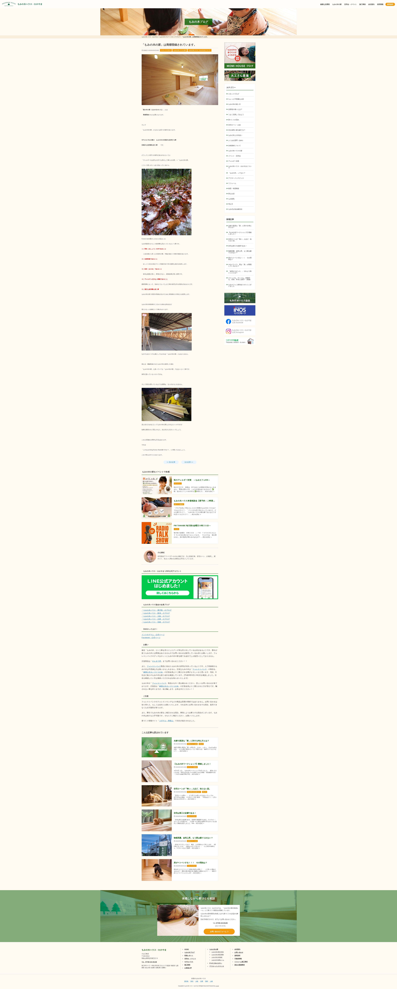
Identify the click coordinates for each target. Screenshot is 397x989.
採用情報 (380, 4)
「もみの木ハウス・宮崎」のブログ (156, 622)
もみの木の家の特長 (218, 952)
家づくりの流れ (233, 120)
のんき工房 (156, 661)
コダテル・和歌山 (166, 721)
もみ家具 (231, 199)
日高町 (163, 967)
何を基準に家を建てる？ (236, 130)
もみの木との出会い (235, 135)
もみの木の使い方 (234, 104)
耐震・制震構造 (233, 188)
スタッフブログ (166, 50)
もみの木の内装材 (217, 957)
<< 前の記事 (171, 462)
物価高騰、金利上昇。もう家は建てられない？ (240, 251)
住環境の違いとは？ (235, 109)
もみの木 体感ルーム (218, 960)
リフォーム (232, 183)
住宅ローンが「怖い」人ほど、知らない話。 (240, 240)
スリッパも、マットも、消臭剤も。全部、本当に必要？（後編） (240, 278)
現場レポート (188, 955)
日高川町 (158, 967)
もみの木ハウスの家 (180, 50)
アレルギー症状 (233, 161)
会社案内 (371, 4)
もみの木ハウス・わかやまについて (199, 50)
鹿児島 (186, 981)
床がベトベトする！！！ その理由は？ (240, 258)
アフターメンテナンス (236, 178)
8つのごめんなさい (215, 963)
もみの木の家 (337, 4)
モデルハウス (188, 962)
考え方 (230, 204)
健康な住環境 (325, 4)
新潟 (192, 981)
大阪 (196, 981)
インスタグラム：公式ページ (153, 635)
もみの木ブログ (189, 952)
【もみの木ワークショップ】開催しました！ (240, 233)
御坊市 (173, 965)
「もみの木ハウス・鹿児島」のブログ (157, 610)
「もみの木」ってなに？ (236, 173)
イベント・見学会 (234, 156)
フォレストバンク (154, 666)
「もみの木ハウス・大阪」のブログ (156, 616)
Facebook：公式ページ (151, 637)
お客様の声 (188, 968)
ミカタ (217, 986)
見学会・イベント (350, 4)
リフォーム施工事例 (241, 962)
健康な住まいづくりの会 (153, 672)
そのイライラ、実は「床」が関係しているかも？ (240, 265)
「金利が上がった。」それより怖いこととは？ (240, 272)
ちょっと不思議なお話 (236, 99)
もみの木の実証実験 (218, 954)
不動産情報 (238, 958)
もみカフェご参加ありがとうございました (240, 285)
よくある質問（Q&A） (236, 140)
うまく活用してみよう (236, 114)
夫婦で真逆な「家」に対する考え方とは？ (240, 226)
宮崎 (206, 981)
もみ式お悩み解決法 (235, 209)
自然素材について (234, 145)
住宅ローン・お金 (234, 125)
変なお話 (231, 193)
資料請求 (390, 4)
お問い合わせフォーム (218, 931)
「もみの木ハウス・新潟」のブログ (156, 613)
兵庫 (201, 981)
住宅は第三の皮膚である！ (237, 246)
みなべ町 (147, 967)
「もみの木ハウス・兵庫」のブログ (156, 619)
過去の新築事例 (239, 965)
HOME (186, 949)
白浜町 (153, 967)
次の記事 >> (189, 462)
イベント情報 (389, 964)
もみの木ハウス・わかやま (30, 4)
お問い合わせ (238, 952)
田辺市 (168, 965)
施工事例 (362, 4)
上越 (211, 981)
